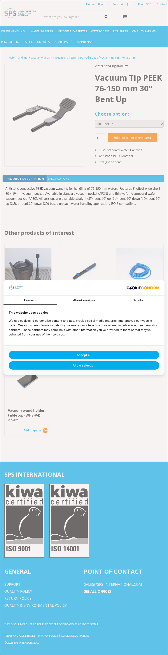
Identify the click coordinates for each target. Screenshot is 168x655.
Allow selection (84, 365)
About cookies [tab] (84, 300)
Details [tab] (138, 300)
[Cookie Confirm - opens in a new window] (142, 288)
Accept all (84, 355)
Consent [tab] (30, 300)
